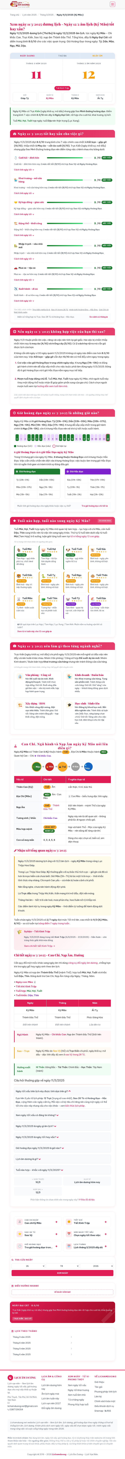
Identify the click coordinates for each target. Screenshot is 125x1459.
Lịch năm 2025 (29, 15)
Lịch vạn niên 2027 (51, 1403)
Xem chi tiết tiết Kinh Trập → (39, 945)
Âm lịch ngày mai (50, 1393)
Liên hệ (98, 1396)
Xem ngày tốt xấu (77, 1385)
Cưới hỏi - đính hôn (29, 157)
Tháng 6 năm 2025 (22, 1354)
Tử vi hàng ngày (76, 1399)
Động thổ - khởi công (30, 223)
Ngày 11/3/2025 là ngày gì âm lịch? (35, 1126)
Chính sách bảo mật (105, 1401)
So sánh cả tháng (97, 317)
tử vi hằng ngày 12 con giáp (84, 536)
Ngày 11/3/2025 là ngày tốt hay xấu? (36, 1137)
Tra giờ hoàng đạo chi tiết (94, 506)
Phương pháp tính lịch (106, 1391)
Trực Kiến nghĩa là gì (41, 310)
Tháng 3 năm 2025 (21, 1337)
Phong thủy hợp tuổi (78, 1404)
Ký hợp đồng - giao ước (31, 202)
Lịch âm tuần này (50, 1398)
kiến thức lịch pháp (75, 1105)
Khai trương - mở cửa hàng (30, 180)
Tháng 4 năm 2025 (22, 1343)
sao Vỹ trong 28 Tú (75, 1054)
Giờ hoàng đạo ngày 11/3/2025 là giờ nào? (39, 1148)
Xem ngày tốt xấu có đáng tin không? (36, 1115)
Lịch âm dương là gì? (27, 1159)
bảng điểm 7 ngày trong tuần (53, 923)
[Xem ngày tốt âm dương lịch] (20, 4)
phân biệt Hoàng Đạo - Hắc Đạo (83, 310)
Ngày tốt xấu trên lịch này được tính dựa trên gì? (42, 1091)
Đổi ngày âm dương (51, 1408)
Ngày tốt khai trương (78, 1390)
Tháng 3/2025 (47, 15)
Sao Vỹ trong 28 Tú (59, 310)
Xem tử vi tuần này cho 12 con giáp (33, 631)
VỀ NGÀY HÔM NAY (62, 1292)
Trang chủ (14, 15)
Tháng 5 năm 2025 (22, 1348)
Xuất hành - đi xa (28, 289)
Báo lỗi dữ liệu (88, 1199)
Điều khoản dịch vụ (104, 1406)
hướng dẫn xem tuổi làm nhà (52, 386)
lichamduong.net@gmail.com (23, 1406)
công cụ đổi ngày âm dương (83, 962)
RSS (108, 1410)
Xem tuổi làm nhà (77, 1395)
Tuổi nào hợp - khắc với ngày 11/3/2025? (38, 1170)
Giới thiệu (99, 1382)
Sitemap (99, 1410)
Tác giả (98, 1387)
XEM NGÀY (62, 1273)
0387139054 (16, 1409)
